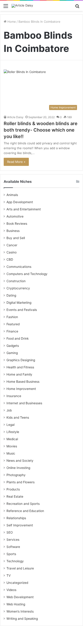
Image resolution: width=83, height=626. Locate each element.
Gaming (12, 353)
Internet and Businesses (24, 403)
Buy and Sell (15, 238)
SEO (9, 532)
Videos (11, 590)
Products (13, 489)
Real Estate (14, 496)
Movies (11, 446)
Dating (11, 295)
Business (13, 231)
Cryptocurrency (18, 288)
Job (9, 410)
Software (13, 547)
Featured (13, 324)
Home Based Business (22, 381)
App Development (19, 202)
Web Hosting (15, 604)
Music (10, 453)
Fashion (12, 317)
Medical (12, 439)
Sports (11, 554)
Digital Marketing (18, 302)
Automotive (15, 216)
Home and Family (19, 374)
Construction (16, 281)
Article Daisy (15, 117)
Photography (16, 475)
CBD (9, 259)
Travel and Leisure (20, 568)
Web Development (20, 597)
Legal (10, 425)
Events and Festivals (21, 310)
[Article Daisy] (22, 6)
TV (8, 575)
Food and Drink (17, 338)
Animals (12, 195)
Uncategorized (17, 583)
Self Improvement (19, 525)
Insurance (13, 396)
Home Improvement (21, 389)
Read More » (16, 162)
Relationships (16, 518)
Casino (11, 252)
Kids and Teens (17, 417)
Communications (18, 267)
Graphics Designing (20, 360)
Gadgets (12, 346)
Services (12, 539)
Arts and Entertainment (23, 209)
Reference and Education (25, 511)
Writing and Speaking (22, 618)
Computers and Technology (26, 274)
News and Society (19, 460)
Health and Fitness (20, 367)
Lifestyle (12, 432)
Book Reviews (16, 223)
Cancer (11, 245)
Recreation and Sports (23, 504)
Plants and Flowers (20, 482)
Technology (15, 561)
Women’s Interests (20, 611)
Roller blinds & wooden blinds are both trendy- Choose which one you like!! (40, 130)
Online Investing (18, 468)
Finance (12, 331)
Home (11, 21)
